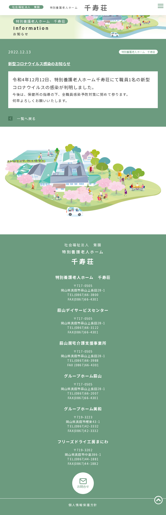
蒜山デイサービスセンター (83, 310)
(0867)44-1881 (86, 459)
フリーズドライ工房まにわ (83, 441)
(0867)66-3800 (86, 295)
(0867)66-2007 (86, 393)
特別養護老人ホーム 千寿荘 (138, 52)
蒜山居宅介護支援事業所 (83, 343)
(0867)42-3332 (86, 426)
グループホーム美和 (83, 408)
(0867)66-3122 (86, 327)
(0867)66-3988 (86, 360)
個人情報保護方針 (83, 505)
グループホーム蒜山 (83, 376)
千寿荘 (83, 261)
